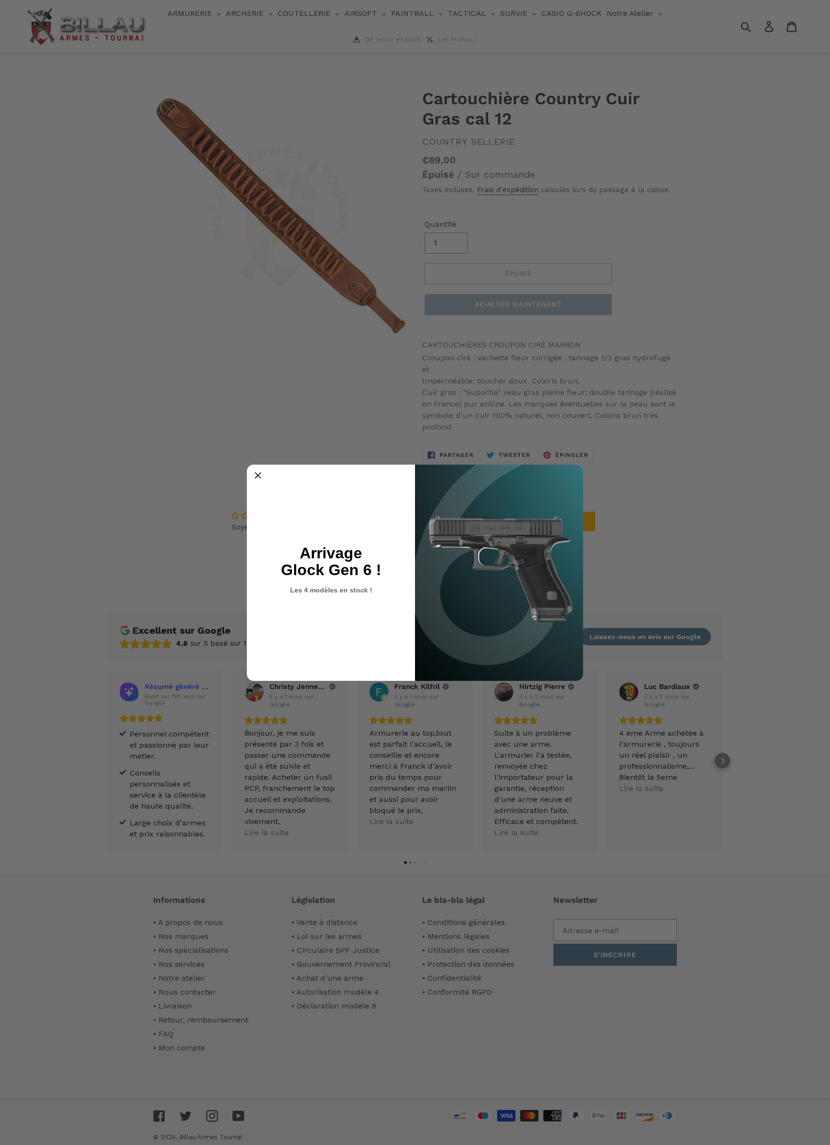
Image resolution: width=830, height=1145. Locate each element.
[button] (258, 476)
